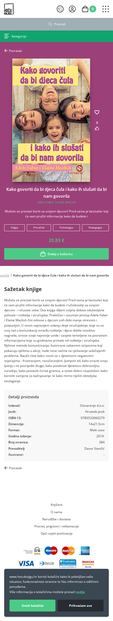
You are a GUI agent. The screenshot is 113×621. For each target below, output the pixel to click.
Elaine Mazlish (65, 202)
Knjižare (57, 504)
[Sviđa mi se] (97, 128)
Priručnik (38, 227)
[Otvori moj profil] (72, 9)
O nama (56, 512)
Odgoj (14, 227)
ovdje (80, 592)
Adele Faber (45, 202)
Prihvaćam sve (80, 605)
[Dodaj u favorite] (97, 112)
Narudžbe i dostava (56, 519)
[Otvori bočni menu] (105, 8)
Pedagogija (95, 227)
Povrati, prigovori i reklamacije (56, 526)
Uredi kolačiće (33, 605)
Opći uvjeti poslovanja (57, 533)
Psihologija (66, 227)
